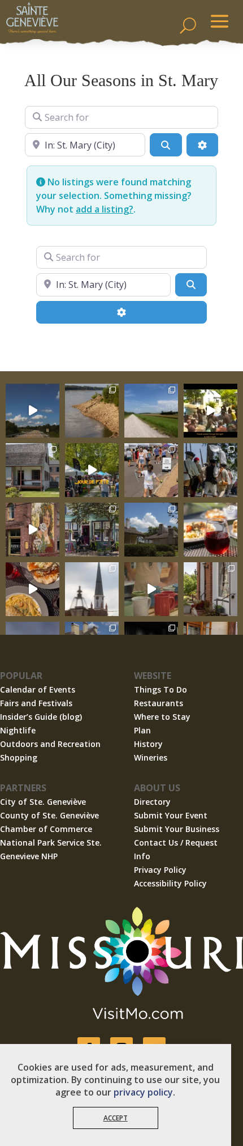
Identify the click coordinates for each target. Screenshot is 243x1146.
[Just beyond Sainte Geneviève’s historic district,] (151, 411)
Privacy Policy (160, 869)
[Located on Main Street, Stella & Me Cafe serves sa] (92, 530)
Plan (142, 730)
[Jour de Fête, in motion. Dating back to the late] (92, 470)
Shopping (18, 757)
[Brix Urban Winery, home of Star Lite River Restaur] (210, 530)
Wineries (150, 757)
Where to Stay (162, 716)
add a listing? (104, 209)
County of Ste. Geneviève (49, 815)
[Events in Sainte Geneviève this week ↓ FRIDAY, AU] (151, 530)
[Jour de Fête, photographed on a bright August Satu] (151, 470)
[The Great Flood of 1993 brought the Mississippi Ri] (210, 411)
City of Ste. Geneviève (43, 801)
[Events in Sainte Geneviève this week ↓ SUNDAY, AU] (210, 470)
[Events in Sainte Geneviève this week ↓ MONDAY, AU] (92, 411)
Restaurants (158, 703)
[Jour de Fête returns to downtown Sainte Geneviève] (151, 589)
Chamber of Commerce (46, 829)
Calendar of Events (37, 689)
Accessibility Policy (170, 883)
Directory (152, 801)
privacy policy (143, 1092)
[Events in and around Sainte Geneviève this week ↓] (32, 470)
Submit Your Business (176, 829)
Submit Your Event (170, 815)
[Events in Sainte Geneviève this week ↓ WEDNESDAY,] (92, 589)
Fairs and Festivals (36, 703)
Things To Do (160, 689)
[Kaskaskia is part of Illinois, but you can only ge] (32, 411)
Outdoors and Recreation (50, 743)
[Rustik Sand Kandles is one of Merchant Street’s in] (210, 589)
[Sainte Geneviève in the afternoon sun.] (32, 530)
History (148, 743)
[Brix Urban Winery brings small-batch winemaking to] (32, 589)
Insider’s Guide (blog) (41, 716)
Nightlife (18, 730)
